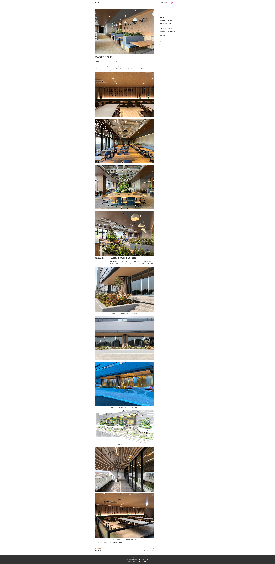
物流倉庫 (120, 542)
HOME (97, 2)
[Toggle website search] (180, 2)
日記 (117, 62)
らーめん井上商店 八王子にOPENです (167, 31)
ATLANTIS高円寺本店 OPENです (165, 23)
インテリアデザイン (100, 542)
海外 (159, 54)
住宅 (159, 44)
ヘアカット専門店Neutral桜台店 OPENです (168, 26)
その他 (107, 62)
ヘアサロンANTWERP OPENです (166, 28)
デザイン (105, 542)
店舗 (159, 49)
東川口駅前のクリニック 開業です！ (166, 20)
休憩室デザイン (115, 542)
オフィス (112, 62)
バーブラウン (110, 542)
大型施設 (160, 47)
